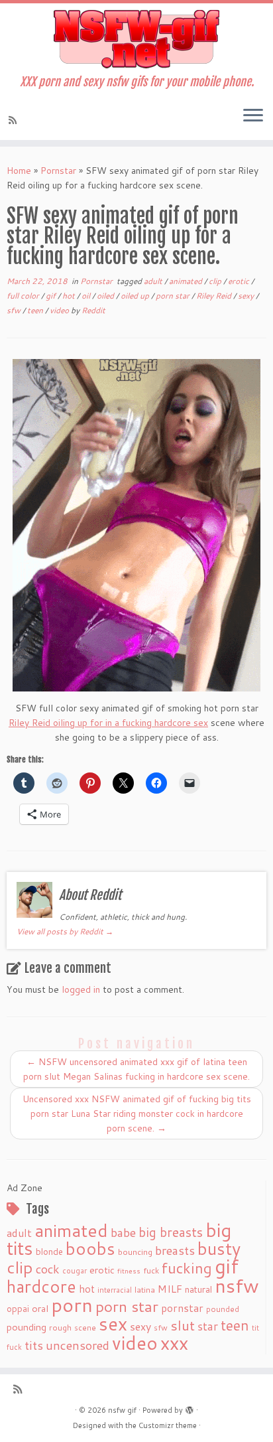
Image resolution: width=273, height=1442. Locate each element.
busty (219, 1248)
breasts (175, 1250)
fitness (128, 1270)
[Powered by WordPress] (189, 1407)
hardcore (41, 1286)
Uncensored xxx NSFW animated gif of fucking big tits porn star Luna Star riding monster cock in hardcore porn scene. (137, 1113)
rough (60, 1327)
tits (34, 1345)
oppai (18, 1309)
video (60, 310)
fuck (151, 1270)
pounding (26, 1327)
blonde (49, 1251)
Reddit (93, 310)
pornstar (182, 1308)
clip (216, 281)
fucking (187, 1268)
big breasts (170, 1232)
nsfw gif (122, 1410)
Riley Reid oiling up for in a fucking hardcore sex (108, 722)
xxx (174, 1342)
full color (24, 295)
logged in (81, 989)
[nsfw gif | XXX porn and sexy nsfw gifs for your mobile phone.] (136, 39)
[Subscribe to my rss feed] (15, 120)
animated (186, 281)
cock (48, 1268)
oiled (106, 295)
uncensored (77, 1345)
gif (52, 295)
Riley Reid (214, 295)
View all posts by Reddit (65, 931)
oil (87, 295)
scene (85, 1327)
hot (69, 295)
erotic (239, 281)
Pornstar (58, 170)
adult (154, 281)
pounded (222, 1309)
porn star (173, 295)
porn (72, 1304)
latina (145, 1289)
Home (19, 170)
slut (182, 1325)
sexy (247, 295)
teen (36, 310)
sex (113, 1323)
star (207, 1326)
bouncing (135, 1252)
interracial (114, 1290)
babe (123, 1232)
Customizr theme (167, 1425)
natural (198, 1289)
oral (40, 1308)
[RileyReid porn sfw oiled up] (136, 525)
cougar (74, 1270)
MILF (170, 1288)
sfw (15, 310)
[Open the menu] (253, 116)
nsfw (237, 1285)
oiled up (136, 295)
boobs (90, 1248)
